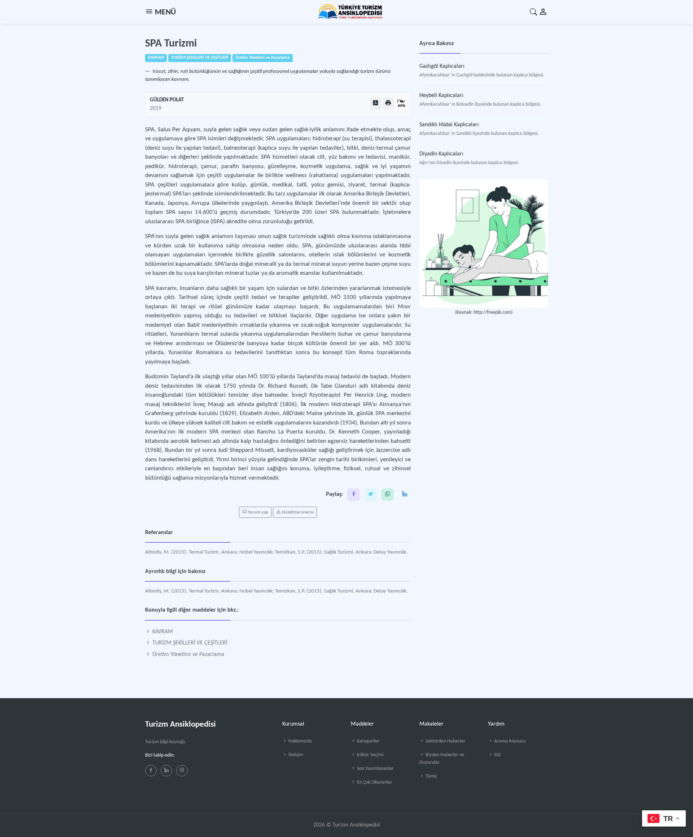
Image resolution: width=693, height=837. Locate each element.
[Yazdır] (388, 103)
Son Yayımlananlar (375, 768)
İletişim (295, 755)
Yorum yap (257, 512)
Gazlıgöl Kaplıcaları (442, 66)
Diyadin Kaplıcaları (441, 154)
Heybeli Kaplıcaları (441, 95)
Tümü (430, 776)
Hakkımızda (299, 741)
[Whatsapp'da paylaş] (387, 494)
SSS (497, 755)
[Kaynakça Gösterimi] (401, 103)
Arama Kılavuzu (509, 741)
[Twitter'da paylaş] (370, 494)
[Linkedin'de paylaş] (404, 494)
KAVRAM (162, 632)
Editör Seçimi (369, 755)
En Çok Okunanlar (374, 782)
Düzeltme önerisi (297, 512)
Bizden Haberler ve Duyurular (441, 758)
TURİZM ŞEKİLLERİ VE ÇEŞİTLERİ (189, 643)
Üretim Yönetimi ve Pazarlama (187, 654)
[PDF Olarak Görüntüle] (375, 103)
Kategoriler (368, 741)
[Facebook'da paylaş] (353, 494)
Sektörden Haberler (444, 741)
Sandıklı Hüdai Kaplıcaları (449, 125)
